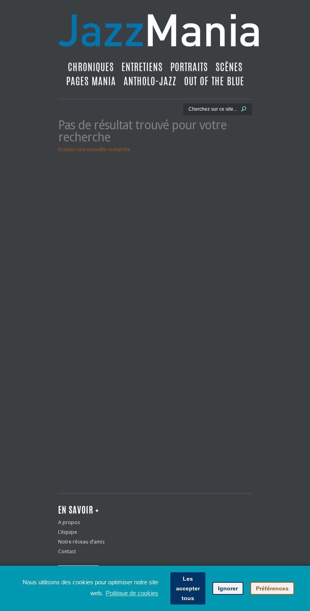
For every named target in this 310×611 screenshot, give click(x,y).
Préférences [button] (272, 588)
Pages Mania (91, 81)
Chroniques (91, 67)
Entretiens (142, 67)
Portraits (189, 67)
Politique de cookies (132, 593)
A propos (69, 522)
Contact (67, 551)
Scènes (229, 67)
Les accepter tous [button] (188, 588)
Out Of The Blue (214, 81)
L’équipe (67, 532)
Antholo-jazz (150, 81)
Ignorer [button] (228, 588)
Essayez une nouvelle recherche (94, 149)
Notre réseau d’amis (81, 542)
